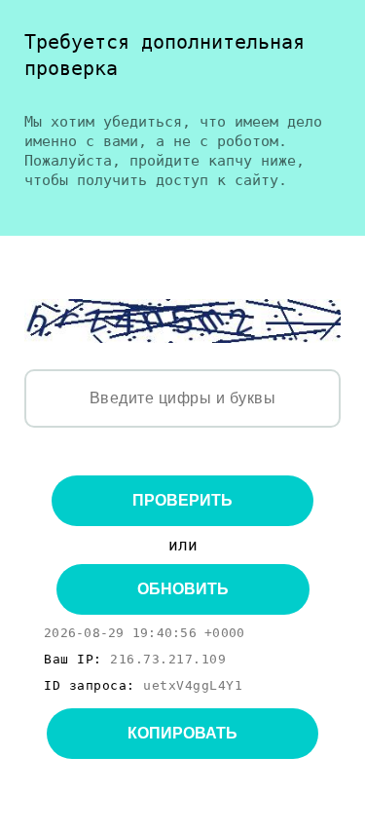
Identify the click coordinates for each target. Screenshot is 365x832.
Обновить (183, 589)
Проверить (182, 500)
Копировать (182, 733)
